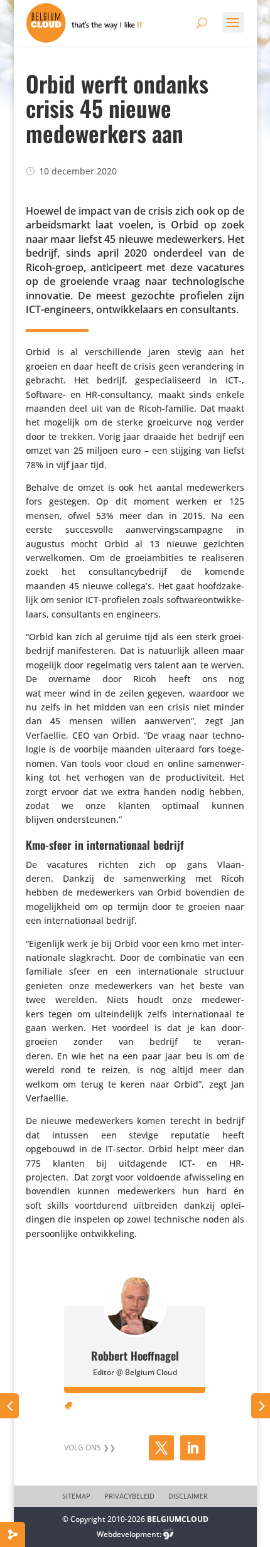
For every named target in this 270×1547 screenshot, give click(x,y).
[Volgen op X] (161, 1447)
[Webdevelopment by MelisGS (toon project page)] (168, 1534)
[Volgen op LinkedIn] (192, 1447)
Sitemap (76, 1496)
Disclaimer (188, 1496)
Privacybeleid (129, 1496)
